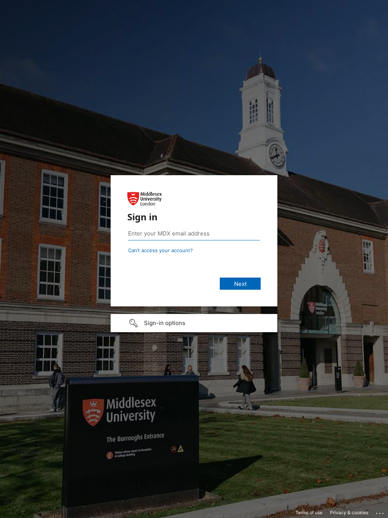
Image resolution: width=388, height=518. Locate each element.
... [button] (380, 511)
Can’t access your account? (160, 250)
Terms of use (309, 512)
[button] (194, 323)
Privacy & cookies (349, 512)
